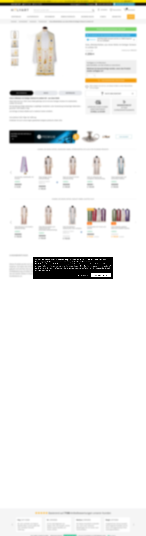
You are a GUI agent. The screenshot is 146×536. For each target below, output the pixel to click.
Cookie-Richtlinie (101, 268)
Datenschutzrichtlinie (45, 270)
